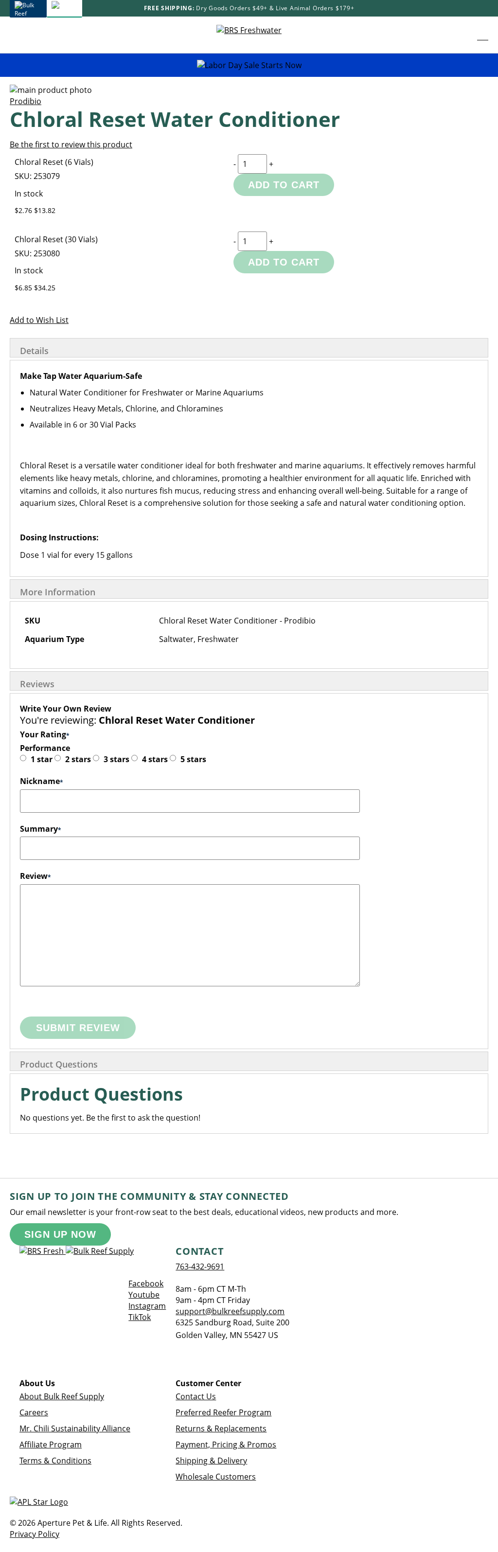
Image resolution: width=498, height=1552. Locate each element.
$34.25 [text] (44, 287)
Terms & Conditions (55, 1460)
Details (34, 351)
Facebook (145, 1283)
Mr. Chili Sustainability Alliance (74, 1428)
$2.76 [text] (24, 210)
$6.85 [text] (24, 287)
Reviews (37, 684)
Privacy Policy (34, 1534)
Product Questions (59, 1064)
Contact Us (196, 1396)
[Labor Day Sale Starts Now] (249, 65)
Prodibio (25, 101)
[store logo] (249, 35)
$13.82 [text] (44, 210)
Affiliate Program (50, 1444)
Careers (33, 1412)
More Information (57, 592)
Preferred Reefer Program (223, 1412)
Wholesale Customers (216, 1476)
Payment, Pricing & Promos (226, 1444)
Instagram (147, 1306)
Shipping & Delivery (211, 1460)
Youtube (144, 1294)
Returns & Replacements (221, 1428)
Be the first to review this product (71, 144)
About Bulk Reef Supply (61, 1396)
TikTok (139, 1317)
